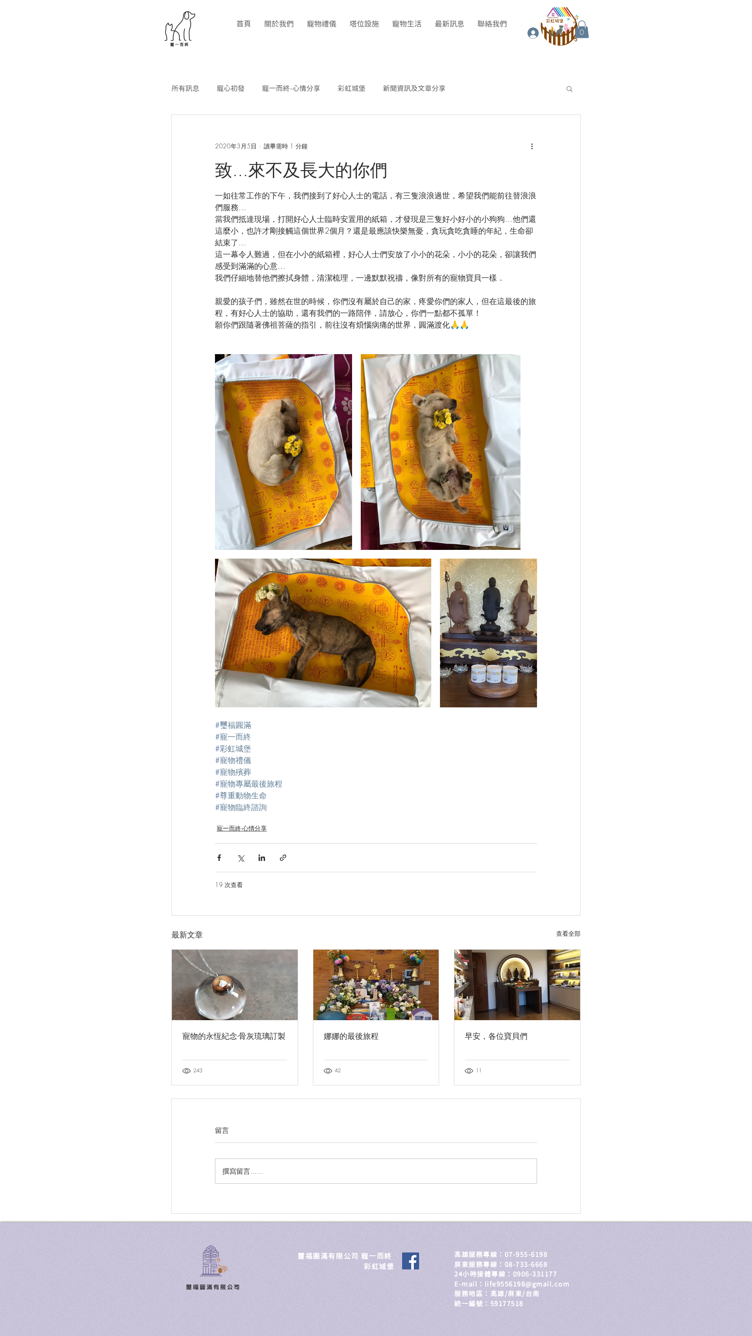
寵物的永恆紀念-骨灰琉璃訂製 (233, 1036)
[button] (581, 29)
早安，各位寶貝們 (496, 1036)
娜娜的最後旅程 (351, 1036)
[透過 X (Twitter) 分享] (240, 858)
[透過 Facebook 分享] (219, 858)
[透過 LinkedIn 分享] (262, 858)
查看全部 (568, 933)
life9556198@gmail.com (527, 1284)
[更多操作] (532, 146)
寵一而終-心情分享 (291, 88)
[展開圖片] (283, 452)
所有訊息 (185, 88)
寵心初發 (231, 88)
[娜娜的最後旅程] (376, 985)
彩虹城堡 (352, 88)
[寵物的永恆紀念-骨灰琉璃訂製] (235, 985)
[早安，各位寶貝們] (517, 985)
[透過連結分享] (283, 858)
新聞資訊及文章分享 (414, 88)
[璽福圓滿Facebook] (410, 1260)
